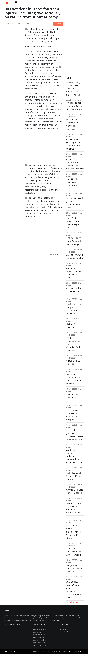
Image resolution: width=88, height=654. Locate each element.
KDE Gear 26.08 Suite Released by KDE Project (73, 241)
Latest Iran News (38, 635)
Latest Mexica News (39, 645)
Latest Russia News (39, 629)
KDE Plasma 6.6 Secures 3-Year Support (73, 476)
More (58, 620)
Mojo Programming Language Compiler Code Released (73, 344)
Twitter (64, 629)
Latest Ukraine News (39, 640)
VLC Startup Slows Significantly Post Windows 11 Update (74, 531)
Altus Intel (14, 651)
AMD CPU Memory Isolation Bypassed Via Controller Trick (74, 456)
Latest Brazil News (39, 643)
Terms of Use (55, 652)
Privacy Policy (67, 652)
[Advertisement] (12, 62)
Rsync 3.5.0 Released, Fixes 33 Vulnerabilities (75, 551)
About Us (36, 652)
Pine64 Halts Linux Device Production (72, 182)
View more (75, 602)
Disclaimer (77, 652)
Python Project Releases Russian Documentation (74, 105)
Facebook (64, 632)
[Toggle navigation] (15, 1)
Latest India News (38, 637)
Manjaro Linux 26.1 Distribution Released (74, 568)
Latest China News (39, 632)
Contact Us (45, 652)
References (56, 254)
